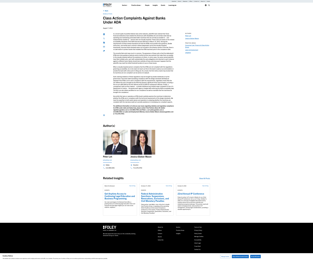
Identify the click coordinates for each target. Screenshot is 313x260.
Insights (155, 5)
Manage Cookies (225, 256)
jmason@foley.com (135, 160)
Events (163, 5)
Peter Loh (188, 36)
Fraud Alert (197, 246)
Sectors (124, 5)
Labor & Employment (191, 50)
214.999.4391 (110, 168)
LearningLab (172, 5)
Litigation (188, 53)
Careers (208, 1)
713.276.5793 (137, 168)
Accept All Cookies (255, 256)
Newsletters (107, 14)
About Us (203, 1)
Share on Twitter (104, 38)
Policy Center (198, 233)
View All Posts (204, 178)
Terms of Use (198, 227)
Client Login (197, 243)
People (147, 5)
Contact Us (196, 1)
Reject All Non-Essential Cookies (240, 256)
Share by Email (104, 47)
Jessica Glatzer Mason (192, 38)
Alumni (179, 1)
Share (104, 51)
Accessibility (197, 240)
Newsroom (185, 1)
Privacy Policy (198, 230)
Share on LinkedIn (104, 34)
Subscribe (174, 1)
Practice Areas (136, 5)
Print (104, 43)
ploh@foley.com (107, 160)
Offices (190, 1)
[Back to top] (104, 116)
